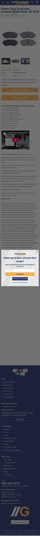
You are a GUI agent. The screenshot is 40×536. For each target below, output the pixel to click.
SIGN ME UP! (20, 274)
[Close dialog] (37, 251)
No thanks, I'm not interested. (20, 278)
